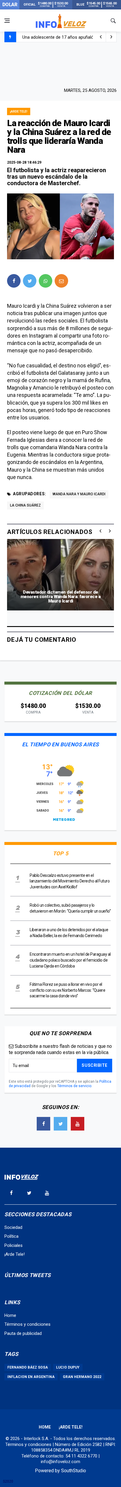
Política (11, 1236)
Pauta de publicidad (23, 1333)
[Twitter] (60, 1124)
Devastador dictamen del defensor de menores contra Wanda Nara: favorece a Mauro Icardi (61, 596)
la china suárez (25, 505)
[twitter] (29, 281)
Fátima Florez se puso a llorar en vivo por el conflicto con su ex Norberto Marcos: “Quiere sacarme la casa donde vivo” (67, 990)
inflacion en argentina (31, 1377)
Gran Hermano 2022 (82, 1377)
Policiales (13, 1245)
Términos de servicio (74, 1086)
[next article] (100, 37)
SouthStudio (73, 1470)
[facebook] (14, 281)
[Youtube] (77, 1124)
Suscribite (94, 1065)
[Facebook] (43, 1124)
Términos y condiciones (27, 1324)
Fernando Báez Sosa (27, 1367)
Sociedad (13, 1227)
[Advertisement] (60, 64)
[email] (61, 281)
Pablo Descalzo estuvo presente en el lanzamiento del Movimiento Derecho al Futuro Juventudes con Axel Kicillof (70, 881)
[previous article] (111, 37)
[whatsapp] (45, 281)
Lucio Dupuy (68, 1367)
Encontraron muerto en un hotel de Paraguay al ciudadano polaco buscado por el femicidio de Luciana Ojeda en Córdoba (70, 960)
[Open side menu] (7, 21)
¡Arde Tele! (18, 111)
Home (10, 1315)
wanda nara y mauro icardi (79, 494)
